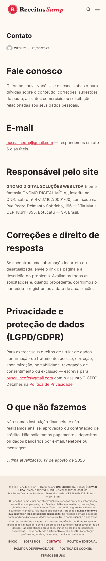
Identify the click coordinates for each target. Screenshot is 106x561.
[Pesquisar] (88, 9)
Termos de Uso (53, 555)
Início (12, 541)
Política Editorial (82, 541)
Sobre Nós (31, 541)
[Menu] (97, 9)
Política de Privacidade (51, 384)
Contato (54, 541)
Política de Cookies (76, 548)
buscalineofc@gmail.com (29, 142)
